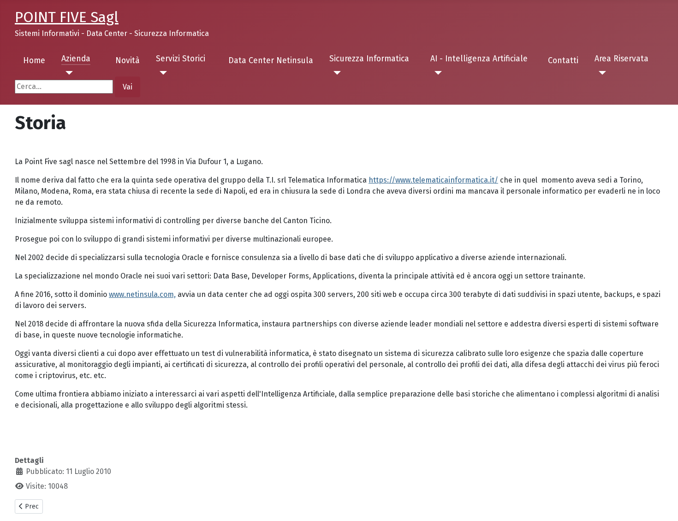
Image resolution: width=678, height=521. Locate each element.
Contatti (563, 60)
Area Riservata (621, 59)
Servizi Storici (180, 59)
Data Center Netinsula (270, 60)
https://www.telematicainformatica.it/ (433, 180)
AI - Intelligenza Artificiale (479, 59)
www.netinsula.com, (142, 294)
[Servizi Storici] (161, 73)
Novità (127, 60)
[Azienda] (67, 73)
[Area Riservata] (600, 73)
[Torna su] (662, 504)
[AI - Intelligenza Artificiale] (436, 73)
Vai (127, 87)
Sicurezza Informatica (369, 59)
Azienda (75, 59)
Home (34, 60)
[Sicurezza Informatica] (335, 73)
